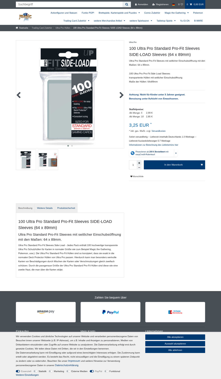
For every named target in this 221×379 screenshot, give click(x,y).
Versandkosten (158, 131)
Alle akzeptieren (175, 337)
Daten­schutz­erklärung (66, 365)
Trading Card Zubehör (75, 20)
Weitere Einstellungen (27, 375)
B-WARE (198, 20)
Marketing (59, 371)
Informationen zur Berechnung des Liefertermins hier (153, 145)
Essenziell (26, 371)
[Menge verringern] (139, 167)
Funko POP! (88, 12)
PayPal (98, 371)
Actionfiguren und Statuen (64, 12)
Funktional (114, 371)
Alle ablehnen (175, 350)
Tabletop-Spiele (165, 20)
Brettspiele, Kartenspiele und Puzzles (118, 12)
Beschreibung (25, 208)
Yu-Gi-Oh (185, 20)
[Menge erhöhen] (139, 162)
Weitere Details (45, 208)
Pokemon (198, 12)
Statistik (42, 371)
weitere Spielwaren (140, 20)
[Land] (173, 4)
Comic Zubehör (152, 12)
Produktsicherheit (66, 208)
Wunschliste (138, 176)
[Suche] (126, 4)
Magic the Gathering (175, 12)
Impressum (74, 360)
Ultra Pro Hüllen (62, 28)
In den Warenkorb (173, 164)
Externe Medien (79, 371)
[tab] (25, 208)
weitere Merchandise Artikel (108, 20)
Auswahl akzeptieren (175, 343)
